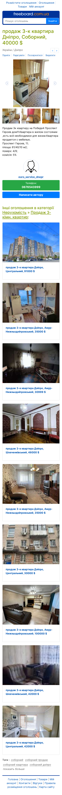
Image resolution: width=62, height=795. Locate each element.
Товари (22, 6)
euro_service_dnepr (31, 176)
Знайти (52, 21)
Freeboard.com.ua (31, 14)
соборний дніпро (40, 764)
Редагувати (18, 55)
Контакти (25, 783)
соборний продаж (36, 759)
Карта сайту (47, 786)
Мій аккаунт (36, 6)
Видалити (50, 55)
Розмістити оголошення (21, 2)
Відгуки (37, 783)
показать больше (13, 769)
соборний (17, 759)
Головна (13, 779)
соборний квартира (15, 764)
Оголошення (46, 2)
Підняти (6, 55)
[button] (16, 83)
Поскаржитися (35, 55)
